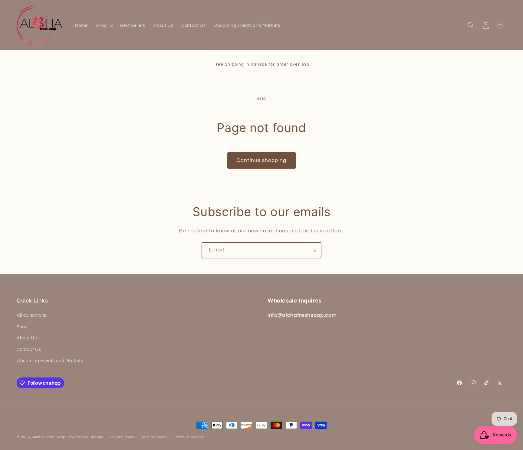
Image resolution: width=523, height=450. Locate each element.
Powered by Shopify (84, 437)
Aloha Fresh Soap (48, 437)
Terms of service (189, 437)
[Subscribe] (313, 250)
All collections (31, 315)
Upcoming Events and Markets (50, 360)
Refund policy (154, 437)
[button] (104, 26)
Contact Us (29, 349)
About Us (27, 337)
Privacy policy (123, 437)
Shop (22, 326)
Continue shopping (261, 160)
